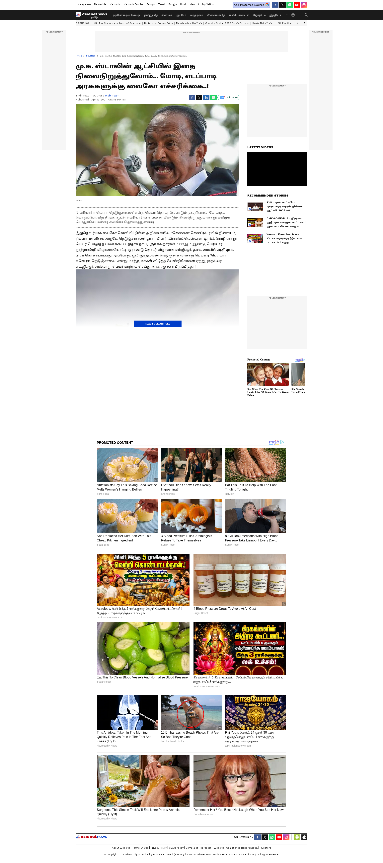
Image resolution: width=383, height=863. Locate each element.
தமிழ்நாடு (151, 15)
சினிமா (166, 15)
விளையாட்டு (216, 15)
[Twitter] (282, 5)
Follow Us (232, 97)
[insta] (304, 5)
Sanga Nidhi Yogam (263, 23)
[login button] (294, 15)
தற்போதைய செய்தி (126, 15)
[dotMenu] (288, 15)
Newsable (100, 4)
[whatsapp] (289, 5)
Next (304, 23)
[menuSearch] (306, 15)
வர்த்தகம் (196, 15)
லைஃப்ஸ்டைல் (238, 15)
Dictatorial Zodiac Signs (158, 23)
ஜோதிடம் (259, 15)
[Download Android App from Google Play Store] (297, 837)
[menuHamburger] (299, 15)
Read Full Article (157, 323)
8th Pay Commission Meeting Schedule (117, 23)
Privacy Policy (159, 847)
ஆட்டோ (181, 15)
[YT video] (297, 5)
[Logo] (93, 15)
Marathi (194, 4)
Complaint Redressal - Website (205, 847)
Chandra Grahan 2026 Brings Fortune (227, 23)
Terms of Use (140, 847)
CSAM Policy (176, 847)
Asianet (91, 836)
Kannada (115, 4)
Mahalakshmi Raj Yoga (189, 23)
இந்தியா (275, 15)
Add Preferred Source (249, 4)
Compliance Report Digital (242, 847)
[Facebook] (275, 5)
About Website (121, 847)
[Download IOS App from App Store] (304, 837)
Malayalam (84, 4)
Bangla (172, 4)
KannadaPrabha (133, 4)
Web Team (112, 95)
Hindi (183, 4)
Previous (298, 23)
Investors (265, 847)
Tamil (161, 4)
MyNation (208, 4)
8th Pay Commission (289, 23)
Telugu (150, 4)
